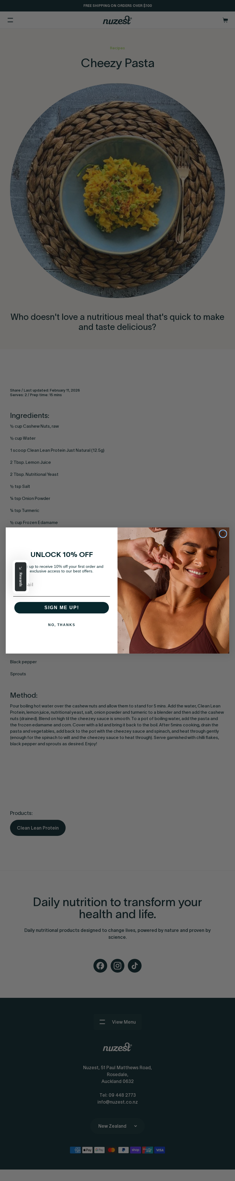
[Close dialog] (223, 533)
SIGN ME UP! (61, 607)
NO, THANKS (61, 625)
